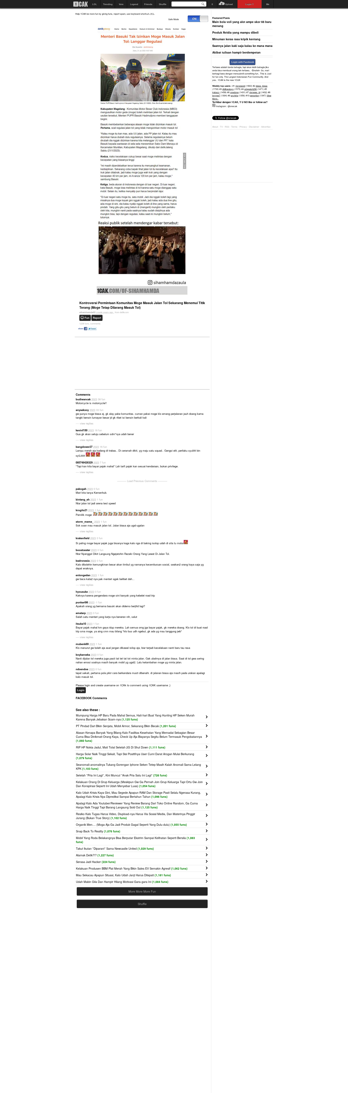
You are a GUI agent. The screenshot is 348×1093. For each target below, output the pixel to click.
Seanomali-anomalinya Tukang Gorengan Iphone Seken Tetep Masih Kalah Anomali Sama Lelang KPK (138, 767)
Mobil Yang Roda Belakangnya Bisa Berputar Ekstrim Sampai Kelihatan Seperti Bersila (135, 840)
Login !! (249, 4)
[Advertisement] (105, 363)
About (215, 126)
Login (80, 690)
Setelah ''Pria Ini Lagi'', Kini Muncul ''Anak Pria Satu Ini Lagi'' (121, 775)
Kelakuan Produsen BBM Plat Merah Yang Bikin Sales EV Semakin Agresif (131, 868)
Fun (87, 317)
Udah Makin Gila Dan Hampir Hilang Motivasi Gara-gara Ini (122, 882)
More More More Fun (142, 891)
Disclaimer (254, 126)
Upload (229, 4)
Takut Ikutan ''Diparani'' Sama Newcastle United (115, 848)
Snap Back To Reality (98, 831)
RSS (227, 126)
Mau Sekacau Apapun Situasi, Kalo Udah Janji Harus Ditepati (123, 875)
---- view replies (84, 423)
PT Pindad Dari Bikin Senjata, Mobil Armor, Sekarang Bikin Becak (126, 726)
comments (89, 323)
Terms (234, 126)
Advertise (265, 126)
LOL (94, 4)
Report (97, 317)
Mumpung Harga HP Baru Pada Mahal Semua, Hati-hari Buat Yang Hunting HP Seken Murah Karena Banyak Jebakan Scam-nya (135, 717)
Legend (134, 4)
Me (267, 4)
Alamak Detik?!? (95, 855)
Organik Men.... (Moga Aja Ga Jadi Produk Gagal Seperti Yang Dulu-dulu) (131, 825)
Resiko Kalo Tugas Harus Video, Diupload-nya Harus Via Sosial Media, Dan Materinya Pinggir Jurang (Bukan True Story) (135, 816)
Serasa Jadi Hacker (96, 862)
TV (221, 126)
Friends (148, 4)
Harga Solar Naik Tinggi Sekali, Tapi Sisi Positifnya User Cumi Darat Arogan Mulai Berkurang (135, 756)
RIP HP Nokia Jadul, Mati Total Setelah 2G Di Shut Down (120, 747)
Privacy (243, 126)
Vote (121, 4)
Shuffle (162, 4)
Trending (108, 4)
